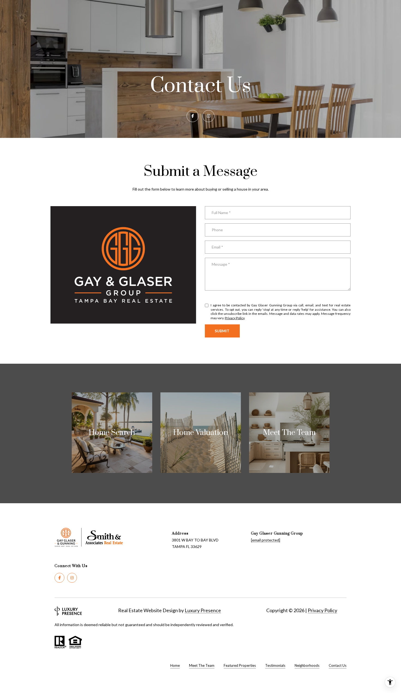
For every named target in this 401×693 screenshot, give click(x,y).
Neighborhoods (307, 665)
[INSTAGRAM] (208, 116)
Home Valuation (200, 432)
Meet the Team (289, 432)
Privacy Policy (234, 318)
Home (175, 665)
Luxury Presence (203, 610)
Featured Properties (240, 665)
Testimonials (275, 665)
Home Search (112, 432)
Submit (222, 330)
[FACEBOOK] (193, 116)
